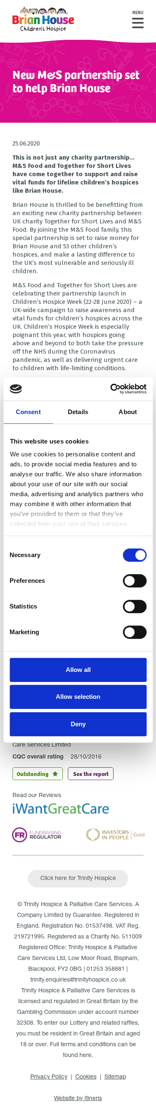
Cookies (86, 1077)
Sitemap (115, 1077)
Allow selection (78, 696)
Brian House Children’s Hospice (43, 19)
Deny (78, 723)
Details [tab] (78, 411)
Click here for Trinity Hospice (78, 879)
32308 (25, 1023)
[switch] (134, 580)
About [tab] (128, 411)
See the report (91, 773)
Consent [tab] (28, 411)
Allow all (78, 669)
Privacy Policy (48, 1077)
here (85, 1056)
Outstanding (33, 773)
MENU (138, 12)
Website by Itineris (78, 1099)
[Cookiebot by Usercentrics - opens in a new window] (111, 388)
